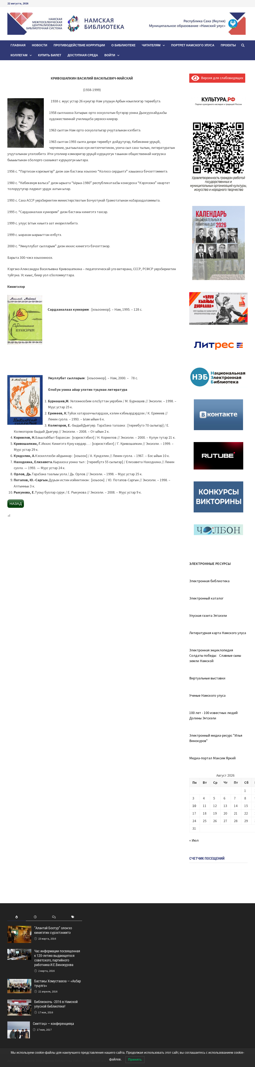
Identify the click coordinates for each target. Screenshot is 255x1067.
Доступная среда (83, 55)
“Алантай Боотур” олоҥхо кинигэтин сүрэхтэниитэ (53, 930)
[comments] (54, 917)
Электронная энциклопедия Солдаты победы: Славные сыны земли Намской (215, 655)
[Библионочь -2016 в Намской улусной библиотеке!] (19, 1002)
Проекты (228, 45)
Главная (18, 45)
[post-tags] (72, 917)
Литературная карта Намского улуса (217, 632)
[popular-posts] (16, 917)
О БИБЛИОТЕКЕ (123, 45)
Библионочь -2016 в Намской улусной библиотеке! (56, 1004)
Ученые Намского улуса (207, 695)
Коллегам (19, 55)
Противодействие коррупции (79, 45)
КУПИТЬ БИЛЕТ (49, 55)
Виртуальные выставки (207, 678)
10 (194, 805)
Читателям (151, 45)
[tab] (16, 917)
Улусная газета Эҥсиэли (208, 615)
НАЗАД (16, 504)
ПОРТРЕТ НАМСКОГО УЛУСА (192, 45)
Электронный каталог (206, 598)
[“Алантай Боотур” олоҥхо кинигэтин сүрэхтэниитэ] (19, 928)
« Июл (194, 840)
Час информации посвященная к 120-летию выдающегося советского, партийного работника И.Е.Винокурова (57, 958)
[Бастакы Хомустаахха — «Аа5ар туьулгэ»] (19, 981)
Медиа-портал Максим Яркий (212, 758)
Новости (39, 45)
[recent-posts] (35, 917)
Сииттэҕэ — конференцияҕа (53, 1023)
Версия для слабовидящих (221, 78)
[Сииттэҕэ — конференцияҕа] (18, 1024)
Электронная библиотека (209, 581)
